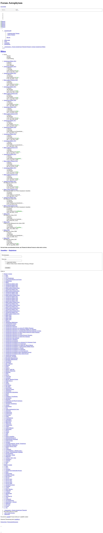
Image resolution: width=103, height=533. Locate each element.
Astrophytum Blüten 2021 (10, 86)
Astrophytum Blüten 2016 (10, 134)
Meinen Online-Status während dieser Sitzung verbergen (20, 263)
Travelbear (18, 227)
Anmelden (4, 250)
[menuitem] (13, 33)
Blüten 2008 (7, 230)
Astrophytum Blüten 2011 (10, 197)
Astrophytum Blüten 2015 (10, 140)
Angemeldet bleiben (11, 262)
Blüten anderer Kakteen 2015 (11, 147)
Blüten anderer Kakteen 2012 (11, 189)
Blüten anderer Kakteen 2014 (11, 161)
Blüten (3, 51)
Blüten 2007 (7, 238)
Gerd (17, 138)
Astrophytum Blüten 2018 (10, 127)
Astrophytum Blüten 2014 (10, 154)
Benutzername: (5, 255)
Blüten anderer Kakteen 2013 (11, 174)
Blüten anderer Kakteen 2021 (11, 93)
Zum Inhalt (3, 6)
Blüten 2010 (7, 213)
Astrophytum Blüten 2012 (10, 181)
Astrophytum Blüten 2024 (10, 61)
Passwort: (4, 259)
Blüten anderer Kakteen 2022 (11, 80)
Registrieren (12, 250)
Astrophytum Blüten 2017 (10, 120)
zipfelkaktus (19, 211)
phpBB (8, 516)
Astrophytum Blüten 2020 (10, 100)
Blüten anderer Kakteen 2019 (11, 113)
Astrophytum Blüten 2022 (10, 73)
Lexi (17, 70)
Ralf (17, 84)
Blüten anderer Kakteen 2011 (11, 205)
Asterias (18, 151)
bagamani (18, 158)
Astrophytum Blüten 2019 (10, 107)
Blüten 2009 (7, 222)
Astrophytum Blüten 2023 (10, 66)
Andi (17, 243)
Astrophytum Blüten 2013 (10, 168)
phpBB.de (17, 519)
